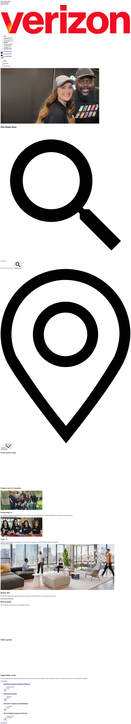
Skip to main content (5, 1)
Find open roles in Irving (6, 543)
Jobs (5, 36)
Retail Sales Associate (10, 694)
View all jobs (4, 681)
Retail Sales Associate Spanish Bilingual (16, 703)
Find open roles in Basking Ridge (9, 516)
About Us (3, 2)
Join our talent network (6, 51)
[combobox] (8, 446)
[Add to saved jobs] (5, 690)
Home (5, 60)
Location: (3, 447)
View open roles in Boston (7, 598)
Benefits (6, 42)
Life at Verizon (7, 40)
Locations (6, 47)
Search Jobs (3, 261)
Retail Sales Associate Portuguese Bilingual (17, 684)
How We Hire (7, 44)
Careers (7, 2)
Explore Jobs (4, 449)
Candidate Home (8, 48)
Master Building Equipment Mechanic (15, 713)
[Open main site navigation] (2, 58)
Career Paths (7, 38)
